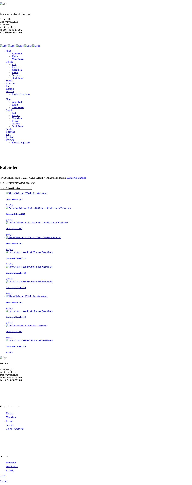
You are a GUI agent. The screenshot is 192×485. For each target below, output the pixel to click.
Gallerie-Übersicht (14, 429)
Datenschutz (12, 466)
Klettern (10, 413)
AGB (2, 476)
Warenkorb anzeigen (76, 177)
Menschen (11, 417)
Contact (3, 481)
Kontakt (10, 470)
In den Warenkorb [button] (38, 193)
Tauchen (10, 425)
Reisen (9, 421)
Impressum (11, 462)
